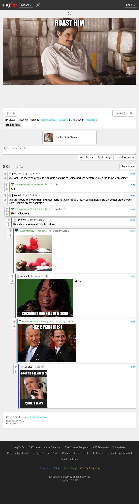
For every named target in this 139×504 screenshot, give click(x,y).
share (117, 113)
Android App (70, 468)
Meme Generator (38, 417)
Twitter (56, 468)
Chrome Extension (90, 468)
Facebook (44, 468)
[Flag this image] (131, 113)
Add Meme (87, 157)
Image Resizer (41, 453)
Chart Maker (118, 447)
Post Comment (124, 157)
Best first (126, 166)
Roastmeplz (91, 119)
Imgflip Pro (19, 447)
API (86, 453)
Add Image (105, 157)
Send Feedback (69, 459)
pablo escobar (13, 124)
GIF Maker (34, 447)
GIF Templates (101, 447)
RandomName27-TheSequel (54, 120)
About (55, 453)
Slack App (97, 453)
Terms (77, 453)
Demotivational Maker (18, 453)
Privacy (66, 453)
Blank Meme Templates (77, 447)
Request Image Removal (119, 453)
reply (132, 173)
